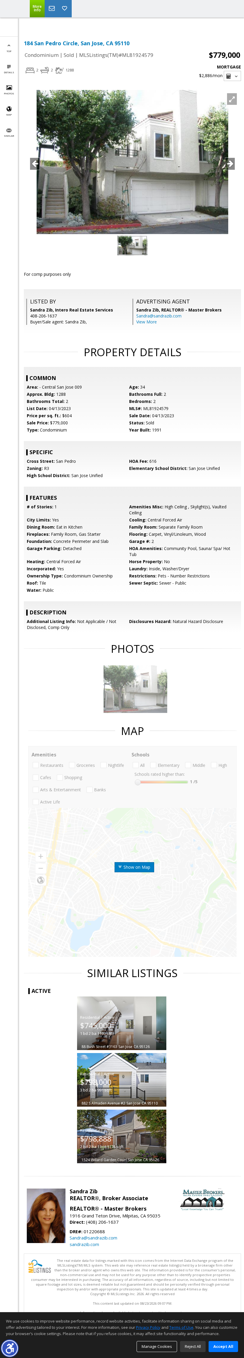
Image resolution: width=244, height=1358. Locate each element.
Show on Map (136, 867)
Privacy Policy (148, 1327)
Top (9, 51)
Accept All (223, 1346)
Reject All (193, 1346)
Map (9, 114)
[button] (9, 1348)
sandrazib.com (84, 1244)
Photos (9, 93)
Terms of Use (181, 1327)
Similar (9, 135)
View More (146, 322)
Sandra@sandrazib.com (159, 316)
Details (9, 72)
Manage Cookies (157, 1346)
